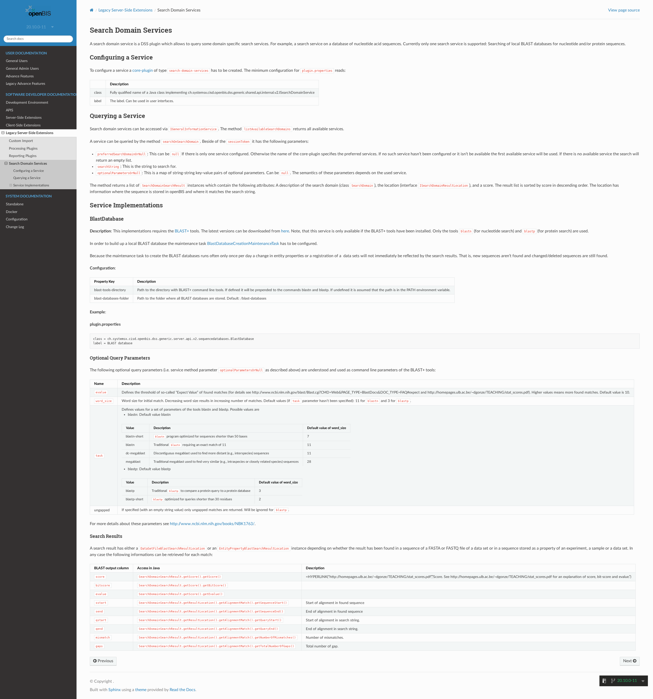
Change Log (15, 227)
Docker (11, 212)
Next (628, 661)
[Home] (92, 10)
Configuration (17, 219)
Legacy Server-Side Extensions (29, 133)
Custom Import (21, 141)
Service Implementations (31, 185)
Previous (105, 661)
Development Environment (27, 102)
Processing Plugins (23, 148)
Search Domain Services (28, 163)
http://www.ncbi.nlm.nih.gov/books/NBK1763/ (212, 524)
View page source (624, 10)
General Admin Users (22, 68)
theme (140, 690)
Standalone (14, 204)
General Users (17, 61)
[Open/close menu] (3, 133)
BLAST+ (182, 231)
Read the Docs (182, 690)
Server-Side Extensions (24, 118)
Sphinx (114, 690)
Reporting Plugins (22, 156)
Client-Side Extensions (23, 125)
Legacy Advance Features (25, 84)
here (285, 231)
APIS (9, 110)
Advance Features (20, 76)
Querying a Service (27, 178)
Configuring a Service (28, 171)
